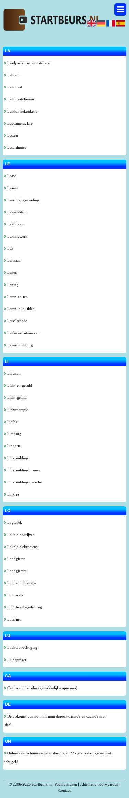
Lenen (11, 272)
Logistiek (14, 522)
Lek (9, 248)
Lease (11, 176)
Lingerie (13, 446)
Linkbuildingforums (23, 470)
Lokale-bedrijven (20, 534)
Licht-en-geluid (19, 385)
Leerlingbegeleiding (22, 200)
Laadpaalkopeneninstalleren (29, 63)
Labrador (14, 75)
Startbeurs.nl (42, 784)
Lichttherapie (17, 409)
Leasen (12, 188)
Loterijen (14, 619)
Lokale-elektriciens (21, 547)
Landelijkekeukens (21, 111)
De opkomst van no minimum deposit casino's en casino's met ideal (54, 720)
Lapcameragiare (19, 123)
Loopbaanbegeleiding (24, 607)
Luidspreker (16, 659)
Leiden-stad (16, 212)
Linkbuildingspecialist (24, 482)
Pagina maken (66, 784)
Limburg (13, 434)
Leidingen (14, 224)
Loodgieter (15, 559)
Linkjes (12, 494)
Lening (12, 284)
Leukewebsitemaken (23, 333)
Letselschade (16, 321)
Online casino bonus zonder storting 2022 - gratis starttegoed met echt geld (57, 757)
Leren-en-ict (16, 297)
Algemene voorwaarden (99, 784)
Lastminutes (16, 147)
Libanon (13, 373)
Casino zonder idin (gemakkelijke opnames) (41, 688)
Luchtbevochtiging (21, 647)
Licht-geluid (16, 397)
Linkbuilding (17, 458)
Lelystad (13, 260)
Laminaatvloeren (20, 99)
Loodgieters (16, 571)
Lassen (12, 135)
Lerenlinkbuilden (20, 309)
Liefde (12, 422)
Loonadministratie (21, 583)
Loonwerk (15, 595)
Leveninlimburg (19, 345)
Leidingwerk (17, 236)
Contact (64, 790)
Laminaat (14, 87)
